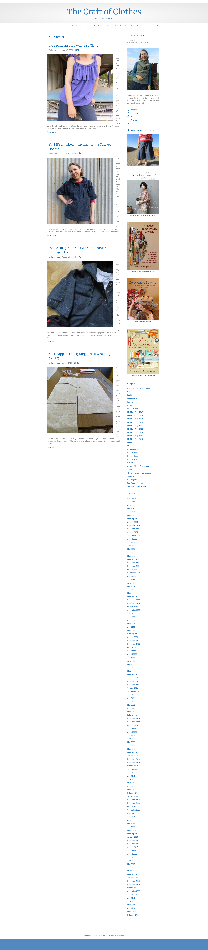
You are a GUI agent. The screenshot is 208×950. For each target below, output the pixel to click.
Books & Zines (136, 26)
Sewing (130, 463)
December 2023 (133, 600)
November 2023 (133, 603)
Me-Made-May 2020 (135, 422)
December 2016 (133, 881)
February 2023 (133, 634)
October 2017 (132, 847)
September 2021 (133, 691)
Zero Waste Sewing (141, 321)
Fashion (130, 395)
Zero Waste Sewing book (137, 486)
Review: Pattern (133, 459)
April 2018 (131, 827)
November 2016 (133, 884)
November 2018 (133, 803)
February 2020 (133, 752)
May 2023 (131, 624)
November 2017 (133, 844)
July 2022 (131, 657)
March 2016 (131, 911)
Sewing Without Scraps (137, 215)
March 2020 (131, 749)
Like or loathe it (133, 409)
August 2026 (132, 498)
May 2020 (131, 742)
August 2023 (132, 613)
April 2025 (131, 552)
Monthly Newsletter (121, 26)
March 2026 (131, 515)
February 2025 (133, 559)
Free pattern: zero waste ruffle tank (75, 45)
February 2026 (133, 519)
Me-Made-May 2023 (135, 432)
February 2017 (133, 874)
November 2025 (133, 529)
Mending (130, 442)
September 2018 (133, 810)
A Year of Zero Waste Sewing (138, 388)
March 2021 (131, 712)
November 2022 (133, 644)
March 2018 (131, 830)
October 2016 (132, 888)
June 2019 (131, 779)
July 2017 (131, 857)
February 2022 (133, 674)
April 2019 (131, 786)
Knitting (130, 405)
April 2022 (131, 668)
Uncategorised (133, 480)
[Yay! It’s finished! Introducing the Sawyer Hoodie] (80, 191)
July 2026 (131, 502)
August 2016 (132, 895)
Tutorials (130, 476)
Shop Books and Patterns (102, 26)
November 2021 (133, 685)
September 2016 (133, 891)
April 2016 (131, 908)
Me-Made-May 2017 (135, 412)
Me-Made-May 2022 (135, 429)
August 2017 (132, 854)
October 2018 (132, 807)
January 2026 (132, 522)
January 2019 (132, 796)
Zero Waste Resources (75, 26)
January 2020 (132, 756)
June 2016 (131, 901)
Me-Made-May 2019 (135, 419)
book (143, 271)
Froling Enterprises (119, 936)
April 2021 (131, 708)
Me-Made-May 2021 (135, 426)
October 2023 (132, 607)
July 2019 (131, 776)
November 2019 (133, 762)
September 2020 (133, 729)
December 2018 (133, 800)
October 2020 (132, 725)
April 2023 (131, 627)
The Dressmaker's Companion (142, 375)
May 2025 (131, 549)
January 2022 (132, 678)
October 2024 (132, 569)
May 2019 (131, 783)
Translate (144, 43)
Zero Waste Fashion (135, 483)
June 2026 (131, 505)
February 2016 (133, 915)
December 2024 (133, 563)
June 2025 (131, 546)
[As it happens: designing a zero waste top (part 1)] (80, 400)
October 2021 (132, 688)
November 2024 (133, 566)
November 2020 (133, 722)
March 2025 (131, 556)
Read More (51, 132)
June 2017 (131, 861)
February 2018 (133, 834)
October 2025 (132, 532)
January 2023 (132, 637)
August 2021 (132, 695)
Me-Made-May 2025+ (135, 439)
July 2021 (131, 698)
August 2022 (132, 654)
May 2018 (131, 823)
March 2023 (131, 630)
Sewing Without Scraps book (138, 466)
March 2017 (131, 871)
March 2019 (131, 790)
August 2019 (132, 773)
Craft (129, 392)
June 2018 (131, 820)
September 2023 (133, 610)
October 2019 (132, 766)
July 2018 (131, 817)
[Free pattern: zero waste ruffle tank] (80, 87)
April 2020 (131, 745)
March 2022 (131, 671)
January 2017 (132, 878)
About (88, 26)
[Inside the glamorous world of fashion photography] (80, 294)
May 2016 (131, 905)
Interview (130, 402)
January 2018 (132, 837)
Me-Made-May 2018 (135, 415)
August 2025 (132, 539)
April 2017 (131, 867)
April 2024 (131, 590)
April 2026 (131, 512)
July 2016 (131, 898)
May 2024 (131, 586)
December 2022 (133, 640)
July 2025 (131, 542)
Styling (130, 469)
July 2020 (131, 735)
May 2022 (131, 664)
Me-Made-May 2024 (135, 436)
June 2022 (131, 661)
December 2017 (133, 840)
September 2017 (133, 850)
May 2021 (131, 705)
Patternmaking (132, 449)
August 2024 (132, 576)
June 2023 (131, 620)
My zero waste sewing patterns (139, 446)
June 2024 (131, 583)
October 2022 (132, 647)
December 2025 (133, 525)
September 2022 (133, 651)
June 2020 (131, 739)
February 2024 (133, 596)
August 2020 (132, 732)
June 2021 (131, 701)
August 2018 (132, 813)
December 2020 (133, 718)
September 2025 (133, 536)
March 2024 (131, 593)
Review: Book (132, 453)
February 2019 (133, 793)
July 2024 (131, 580)
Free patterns (132, 398)
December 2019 (133, 759)
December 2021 (133, 681)
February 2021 (133, 715)
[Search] (158, 26)
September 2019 (133, 769)
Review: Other (132, 456)
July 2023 (131, 617)
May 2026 (131, 508)
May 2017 (131, 864)
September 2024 (133, 573)
